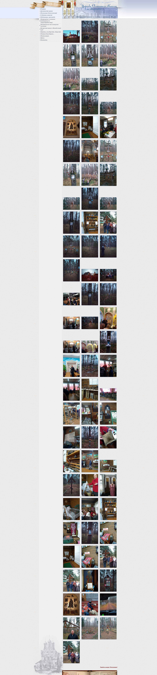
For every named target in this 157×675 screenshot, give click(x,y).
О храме (43, 9)
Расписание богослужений (49, 13)
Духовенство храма (47, 11)
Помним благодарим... (47, 34)
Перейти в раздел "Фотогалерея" (109, 667)
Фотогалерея (45, 36)
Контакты (44, 40)
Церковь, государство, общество (51, 32)
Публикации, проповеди (48, 17)
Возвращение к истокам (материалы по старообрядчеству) (47, 20)
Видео (42, 38)
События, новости (46, 15)
